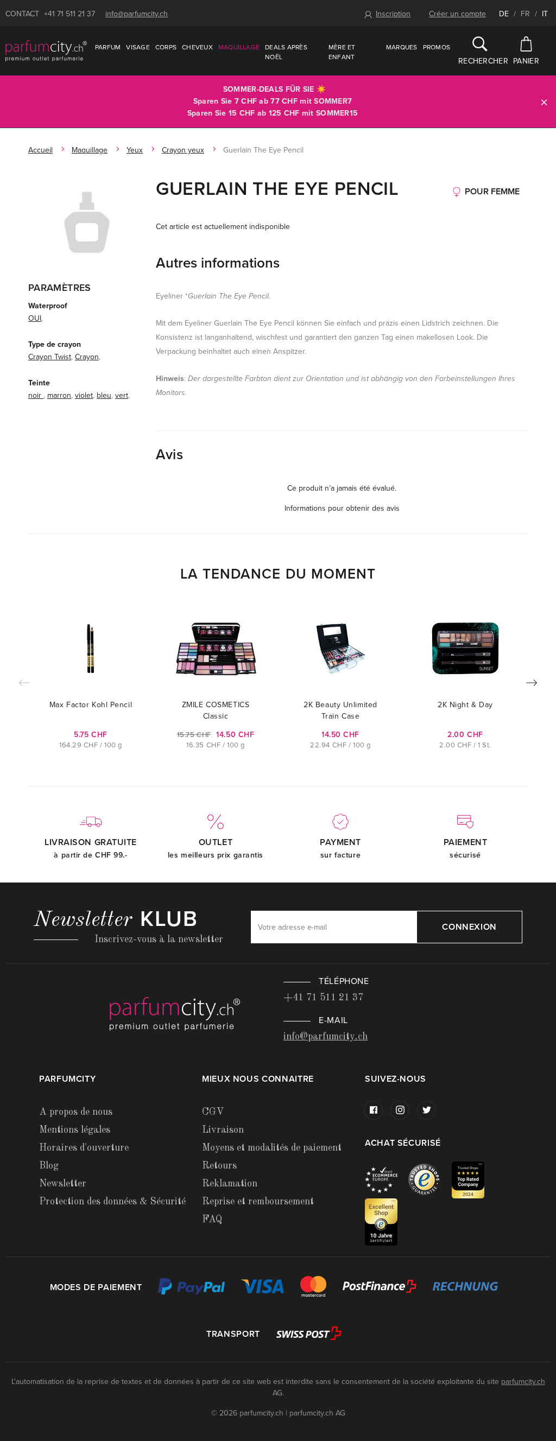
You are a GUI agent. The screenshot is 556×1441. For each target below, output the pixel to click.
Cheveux (197, 47)
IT (545, 13)
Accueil (40, 150)
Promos (436, 47)
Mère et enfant (342, 52)
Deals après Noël (286, 52)
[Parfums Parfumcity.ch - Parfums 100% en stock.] (46, 50)
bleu (104, 395)
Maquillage (239, 47)
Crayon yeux (183, 150)
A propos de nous (75, 1112)
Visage (137, 47)
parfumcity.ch (523, 1381)
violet (84, 395)
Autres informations (218, 263)
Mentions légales (74, 1130)
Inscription (393, 13)
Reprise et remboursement (258, 1202)
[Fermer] (544, 101)
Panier (526, 61)
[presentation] (531, 685)
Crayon (87, 356)
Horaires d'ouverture (84, 1148)
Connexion (469, 927)
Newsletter (62, 1184)
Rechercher (480, 61)
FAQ (212, 1219)
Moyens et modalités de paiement (272, 1148)
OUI (34, 318)
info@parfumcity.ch (136, 13)
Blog (49, 1166)
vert (121, 395)
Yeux (135, 150)
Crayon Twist (49, 356)
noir (35, 395)
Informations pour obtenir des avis (342, 508)
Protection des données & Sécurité (112, 1202)
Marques (402, 47)
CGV (213, 1112)
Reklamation (229, 1184)
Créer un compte (457, 13)
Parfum (108, 47)
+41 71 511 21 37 (69, 13)
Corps (165, 47)
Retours (219, 1166)
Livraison (223, 1130)
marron (59, 395)
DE (504, 13)
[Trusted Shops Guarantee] (430, 1179)
